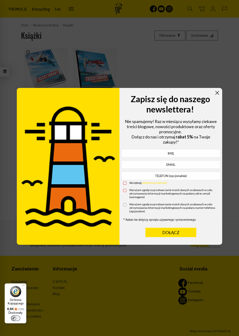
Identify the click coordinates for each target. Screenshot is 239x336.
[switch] (15, 318)
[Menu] (23, 286)
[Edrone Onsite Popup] (119, 168)
